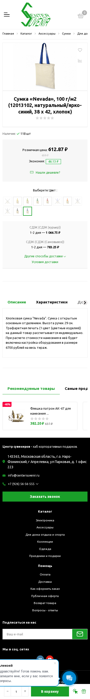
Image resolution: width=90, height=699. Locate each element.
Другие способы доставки (44, 256)
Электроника (45, 520)
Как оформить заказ (45, 588)
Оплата (45, 574)
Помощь (45, 565)
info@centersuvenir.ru (24, 475)
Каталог (45, 511)
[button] (85, 302)
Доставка (45, 581)
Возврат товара (45, 603)
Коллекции (45, 541)
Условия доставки (45, 262)
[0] (81, 16)
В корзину (50, 691)
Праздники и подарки (45, 555)
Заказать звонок (45, 497)
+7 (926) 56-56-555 (21, 484)
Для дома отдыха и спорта (45, 534)
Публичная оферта (45, 596)
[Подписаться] (79, 634)
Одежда (45, 548)
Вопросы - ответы (45, 610)
